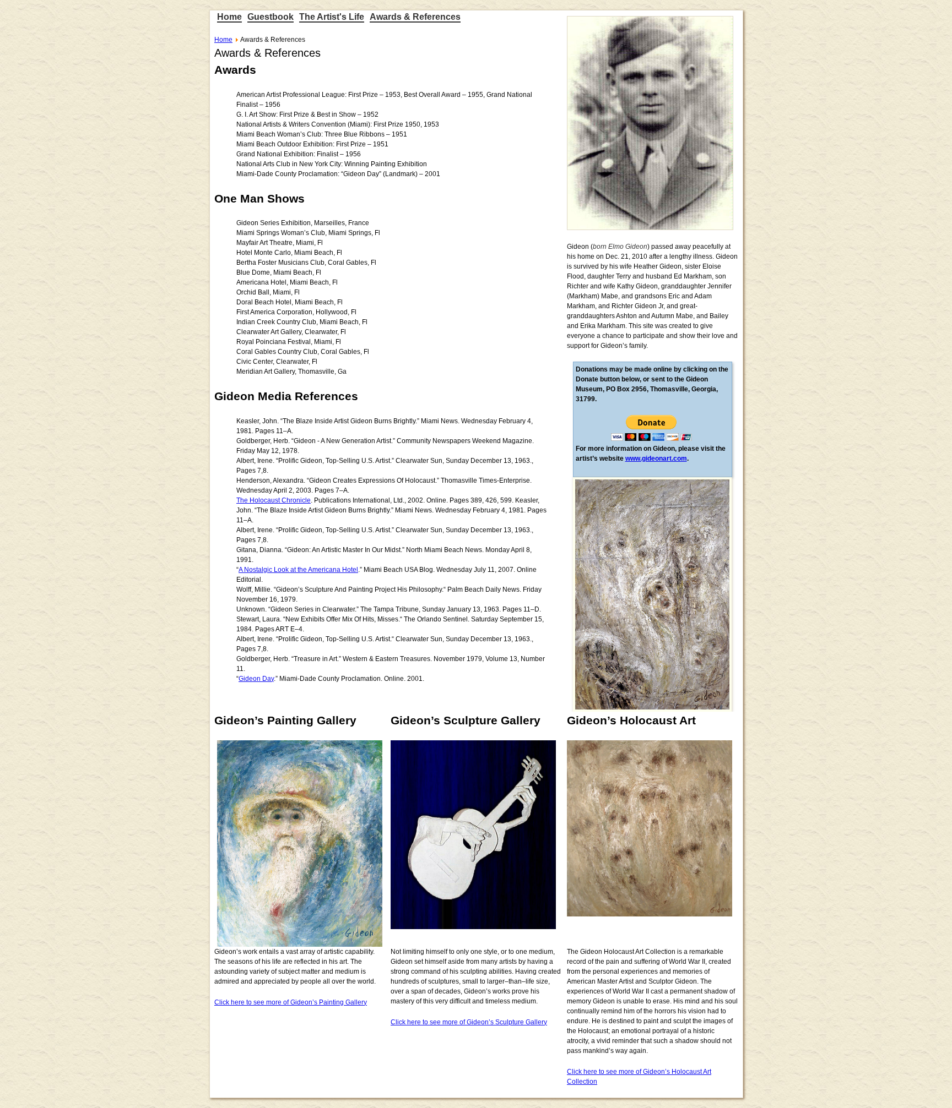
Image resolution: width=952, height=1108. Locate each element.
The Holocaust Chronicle (273, 500)
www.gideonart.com (656, 458)
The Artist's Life (331, 16)
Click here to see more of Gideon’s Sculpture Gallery (469, 1022)
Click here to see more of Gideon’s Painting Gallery (290, 1002)
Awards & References (415, 16)
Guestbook (270, 16)
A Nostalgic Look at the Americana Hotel (298, 570)
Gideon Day (256, 679)
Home (229, 16)
